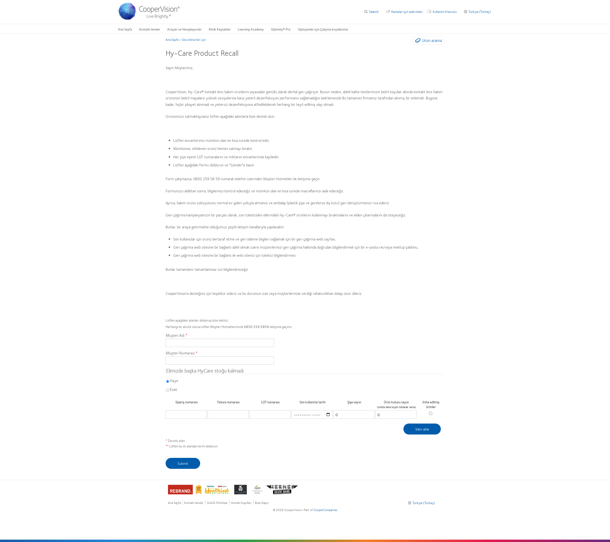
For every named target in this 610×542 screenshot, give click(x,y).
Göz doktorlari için (194, 39)
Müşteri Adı (175, 335)
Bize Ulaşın (262, 503)
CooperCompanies (325, 509)
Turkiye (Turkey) (479, 11)
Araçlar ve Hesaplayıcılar (184, 29)
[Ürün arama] (416, 41)
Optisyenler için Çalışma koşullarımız (323, 29)
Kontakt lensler (149, 29)
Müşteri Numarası (180, 352)
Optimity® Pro (281, 29)
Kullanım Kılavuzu (445, 11)
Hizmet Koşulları (241, 503)
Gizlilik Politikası (217, 503)
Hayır (174, 380)
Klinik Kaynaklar (220, 29)
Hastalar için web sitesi (406, 11)
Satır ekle (422, 429)
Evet (173, 389)
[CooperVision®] (151, 18)
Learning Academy (251, 29)
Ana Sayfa (125, 29)
